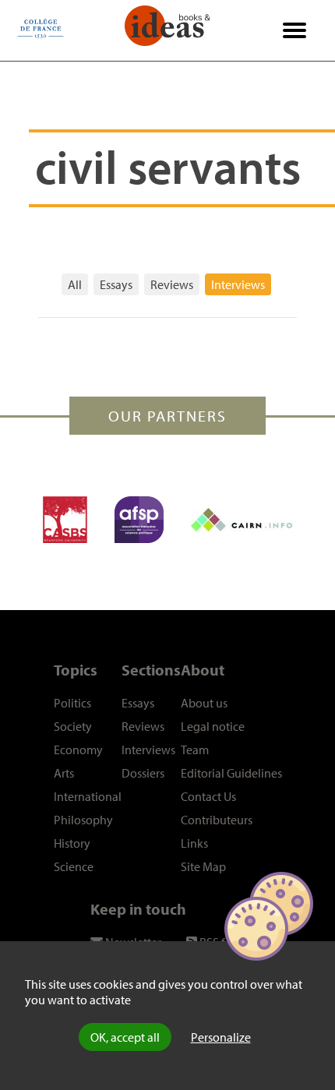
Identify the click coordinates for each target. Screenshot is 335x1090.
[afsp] (139, 519)
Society (73, 726)
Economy (78, 749)
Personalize (221, 1037)
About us (204, 703)
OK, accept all (125, 1037)
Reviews (171, 284)
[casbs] (65, 519)
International (88, 796)
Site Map (203, 866)
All (75, 284)
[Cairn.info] (241, 519)
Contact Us (208, 796)
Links (194, 843)
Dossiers (143, 773)
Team (195, 749)
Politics (72, 703)
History (72, 843)
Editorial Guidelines (231, 773)
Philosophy (83, 819)
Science (73, 866)
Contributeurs (216, 819)
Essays (116, 284)
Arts (64, 773)
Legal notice (213, 726)
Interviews (238, 284)
